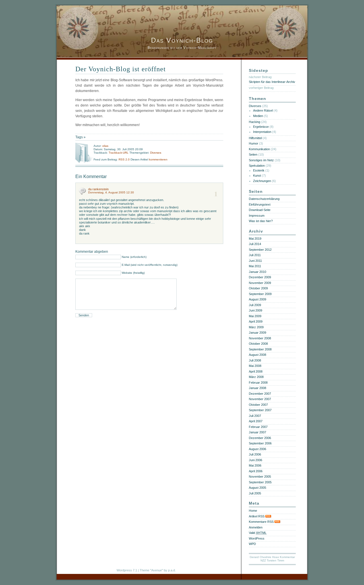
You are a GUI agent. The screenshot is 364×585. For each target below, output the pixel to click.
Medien (258, 116)
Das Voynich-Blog (182, 40)
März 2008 (256, 377)
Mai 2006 (255, 465)
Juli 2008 (255, 360)
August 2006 (257, 449)
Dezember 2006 (260, 438)
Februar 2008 (258, 382)
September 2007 (260, 410)
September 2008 (260, 349)
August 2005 (257, 487)
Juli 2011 (255, 255)
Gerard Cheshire (260, 557)
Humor (253, 143)
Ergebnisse (261, 126)
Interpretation (262, 131)
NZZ (263, 560)
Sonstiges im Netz (261, 160)
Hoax (275, 557)
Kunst (257, 175)
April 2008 (255, 371)
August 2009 (257, 299)
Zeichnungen (262, 181)
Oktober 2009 (258, 288)
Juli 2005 (255, 493)
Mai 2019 (255, 238)
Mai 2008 (255, 365)
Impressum (256, 215)
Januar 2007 (257, 432)
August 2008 (257, 354)
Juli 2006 (255, 454)
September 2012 (260, 249)
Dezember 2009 (260, 277)
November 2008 (260, 338)
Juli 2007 (255, 415)
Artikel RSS (257, 516)
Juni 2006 (255, 460)
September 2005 (260, 482)
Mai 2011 (255, 266)
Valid (257, 532)
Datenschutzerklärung (264, 198)
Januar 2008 (257, 388)
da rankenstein (98, 189)
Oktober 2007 (258, 404)
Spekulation (257, 165)
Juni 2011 (255, 260)
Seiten (253, 154)
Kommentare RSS (261, 521)
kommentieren (158, 159)
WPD (252, 544)
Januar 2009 (257, 332)
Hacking (254, 122)
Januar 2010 (257, 271)
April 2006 (255, 471)
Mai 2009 (255, 316)
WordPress (256, 538)
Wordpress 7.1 (127, 570)
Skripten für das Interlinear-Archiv (272, 81)
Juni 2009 (255, 310)
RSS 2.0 (125, 159)
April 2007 (255, 421)
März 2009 (256, 327)
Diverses (155, 152)
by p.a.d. (170, 570)
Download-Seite (259, 210)
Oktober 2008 (258, 343)
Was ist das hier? (261, 221)
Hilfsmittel (255, 138)
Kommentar (287, 557)
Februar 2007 (258, 427)
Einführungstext (259, 204)
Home (253, 510)
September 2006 (260, 443)
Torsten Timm (275, 560)
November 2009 (260, 283)
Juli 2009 (255, 305)
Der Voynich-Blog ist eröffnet (120, 69)
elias (105, 145)
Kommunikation (259, 149)
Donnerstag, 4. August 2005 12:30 (111, 192)
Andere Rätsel (263, 110)
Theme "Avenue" (151, 570)
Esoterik (258, 170)
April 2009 (255, 321)
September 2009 (260, 294)
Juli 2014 (255, 244)
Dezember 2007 (260, 393)
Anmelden (255, 527)
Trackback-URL (119, 152)
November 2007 (260, 399)
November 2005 (260, 476)
